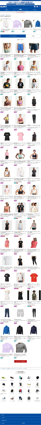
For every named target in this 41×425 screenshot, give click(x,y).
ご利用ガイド (3, 417)
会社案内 (3, 423)
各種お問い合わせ (4, 420)
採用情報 (23, 423)
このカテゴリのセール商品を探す (20, 361)
